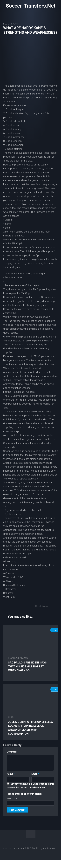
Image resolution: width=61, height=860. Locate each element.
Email (35, 774)
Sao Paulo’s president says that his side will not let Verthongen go (27, 666)
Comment (12, 751)
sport (14, 23)
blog (6, 23)
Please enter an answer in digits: (24, 793)
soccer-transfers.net (30, 6)
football (13, 658)
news (24, 658)
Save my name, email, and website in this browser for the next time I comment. (30, 785)
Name (11, 774)
